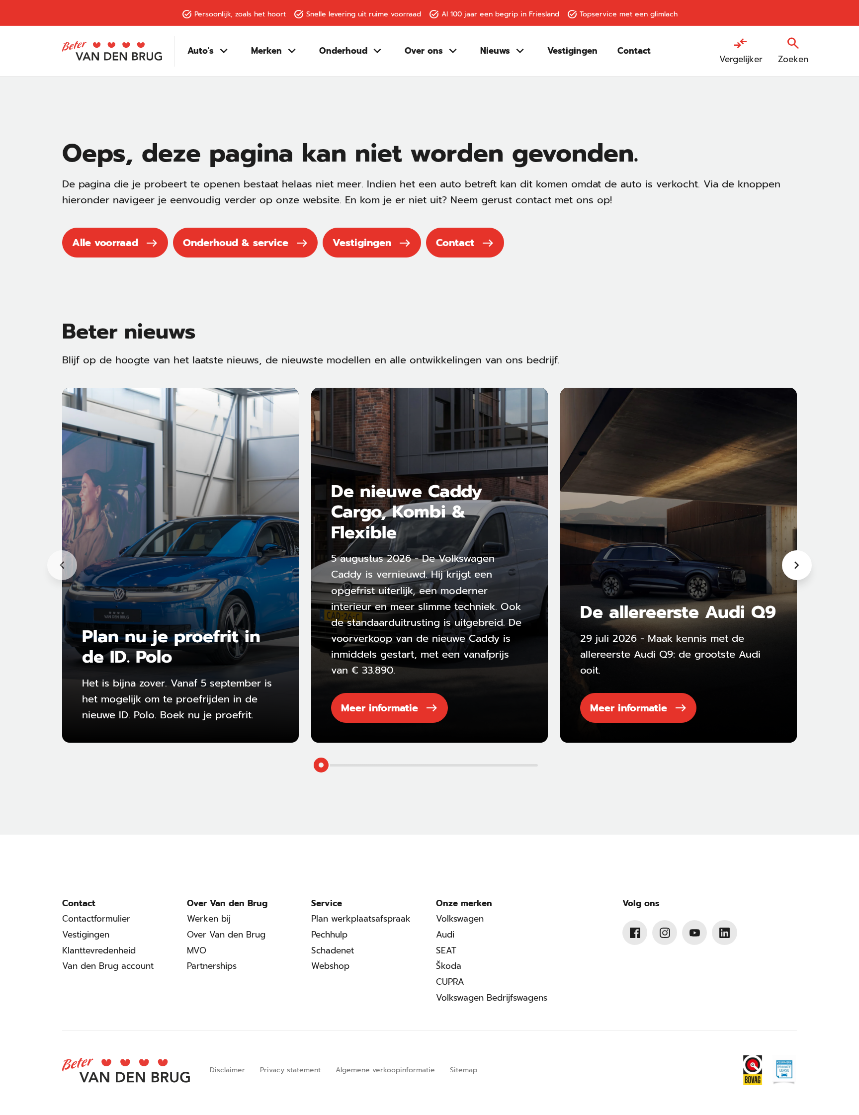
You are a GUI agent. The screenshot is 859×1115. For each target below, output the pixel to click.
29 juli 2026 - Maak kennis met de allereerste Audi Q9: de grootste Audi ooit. (670, 654)
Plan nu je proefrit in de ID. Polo (171, 647)
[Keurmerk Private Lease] (783, 1070)
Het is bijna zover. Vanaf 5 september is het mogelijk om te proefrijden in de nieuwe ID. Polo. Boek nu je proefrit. (177, 699)
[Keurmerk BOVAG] (753, 1070)
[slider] (321, 765)
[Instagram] (664, 932)
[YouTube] (694, 932)
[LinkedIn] (724, 932)
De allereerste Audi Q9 (678, 612)
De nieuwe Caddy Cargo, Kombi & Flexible (406, 512)
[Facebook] (634, 932)
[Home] (112, 51)
